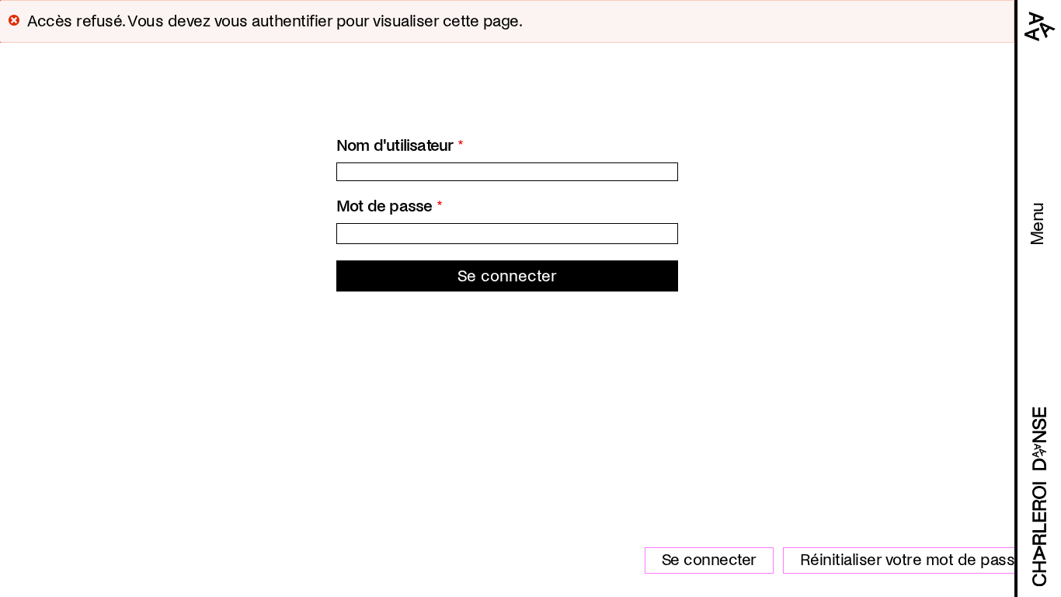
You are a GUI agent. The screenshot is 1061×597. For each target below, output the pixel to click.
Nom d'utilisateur (394, 145)
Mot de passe (384, 206)
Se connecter (709, 559)
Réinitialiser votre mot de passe (912, 559)
